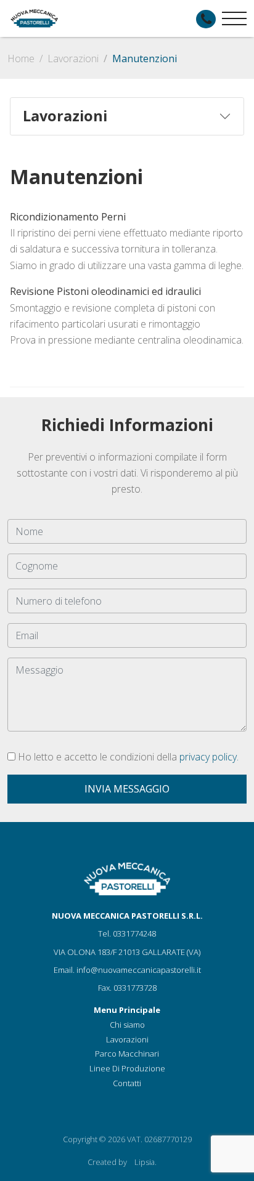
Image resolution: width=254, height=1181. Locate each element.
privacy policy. (209, 757)
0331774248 (134, 933)
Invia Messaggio (127, 789)
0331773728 (135, 987)
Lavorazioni (73, 58)
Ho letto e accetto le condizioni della (127, 757)
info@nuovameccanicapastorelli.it (138, 969)
